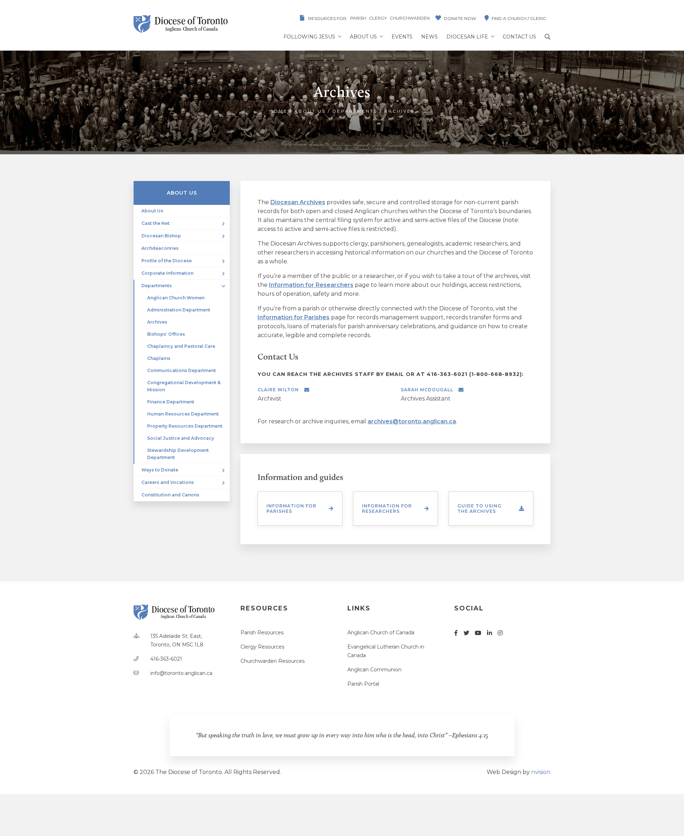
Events (402, 36)
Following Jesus (309, 36)
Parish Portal (363, 684)
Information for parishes (291, 508)
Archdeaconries (159, 248)
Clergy (378, 18)
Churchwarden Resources (272, 661)
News (429, 36)
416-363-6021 (166, 659)
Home (278, 111)
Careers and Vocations (167, 482)
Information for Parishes (294, 317)
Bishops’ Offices (166, 334)
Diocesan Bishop (161, 235)
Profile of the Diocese (166, 260)
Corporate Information (167, 273)
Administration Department (178, 310)
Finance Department (170, 401)
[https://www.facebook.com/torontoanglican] (456, 633)
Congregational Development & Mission (184, 386)
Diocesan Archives (297, 202)
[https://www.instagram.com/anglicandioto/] (500, 633)
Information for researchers (387, 508)
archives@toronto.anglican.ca (412, 421)
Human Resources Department (183, 414)
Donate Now (460, 18)
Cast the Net (155, 223)
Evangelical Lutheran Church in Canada (385, 651)
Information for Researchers (311, 285)
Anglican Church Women (175, 297)
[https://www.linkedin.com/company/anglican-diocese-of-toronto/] (489, 633)
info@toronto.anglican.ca (181, 673)
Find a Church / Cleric (519, 18)
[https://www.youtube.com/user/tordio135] (478, 633)
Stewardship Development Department (178, 454)
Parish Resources (262, 632)
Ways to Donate (159, 470)
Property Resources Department (184, 426)
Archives (157, 322)
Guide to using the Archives (479, 508)
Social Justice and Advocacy (180, 438)
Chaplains (158, 358)
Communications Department (181, 370)
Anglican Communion (374, 669)
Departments (354, 111)
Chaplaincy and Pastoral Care (181, 346)
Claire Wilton (278, 389)
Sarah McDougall (427, 389)
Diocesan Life (467, 36)
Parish (358, 18)
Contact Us (519, 36)
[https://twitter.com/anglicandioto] (466, 633)
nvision (540, 772)
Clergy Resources (262, 647)
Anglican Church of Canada (380, 632)
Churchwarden (410, 18)
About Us (363, 36)
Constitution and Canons (170, 494)
